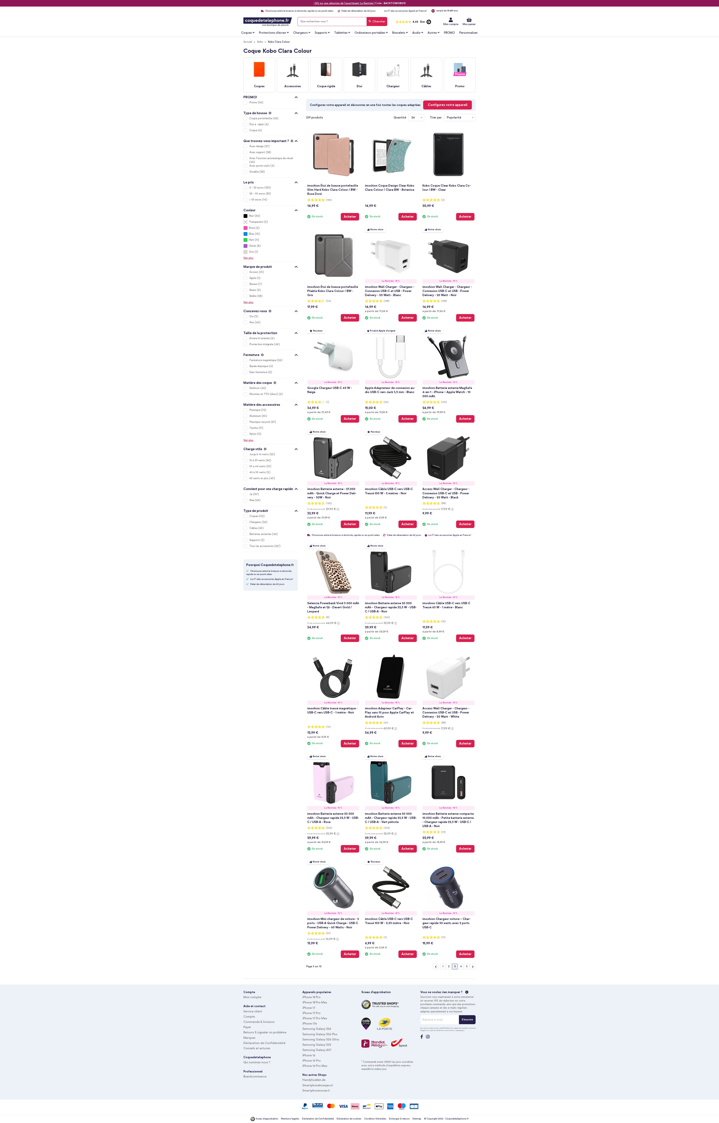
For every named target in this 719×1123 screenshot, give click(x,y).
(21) (386, 722)
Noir (251, 215)
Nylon (253, 434)
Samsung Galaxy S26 (316, 1029)
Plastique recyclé (260, 422)
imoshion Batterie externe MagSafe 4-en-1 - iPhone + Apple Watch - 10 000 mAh (447, 392)
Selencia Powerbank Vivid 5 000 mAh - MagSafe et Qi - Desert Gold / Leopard (333, 607)
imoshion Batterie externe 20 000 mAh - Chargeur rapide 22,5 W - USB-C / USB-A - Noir (391, 607)
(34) (328, 301)
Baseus (253, 284)
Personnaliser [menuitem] (468, 33)
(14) (328, 726)
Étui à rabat (257, 124)
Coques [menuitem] (246, 33)
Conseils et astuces (256, 1048)
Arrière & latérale (260, 338)
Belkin (253, 296)
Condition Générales (375, 1118)
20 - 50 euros (257, 193)
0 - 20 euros (256, 187)
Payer (247, 1027)
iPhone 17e (309, 1023)
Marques (249, 1038)
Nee (252, 500)
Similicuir (254, 388)
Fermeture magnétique (263, 360)
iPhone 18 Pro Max (314, 1002)
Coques (254, 516)
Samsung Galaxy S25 (316, 1045)
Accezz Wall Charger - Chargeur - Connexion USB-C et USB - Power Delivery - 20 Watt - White (445, 713)
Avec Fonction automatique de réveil (271, 158)
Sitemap (416, 1118)
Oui (251, 316)
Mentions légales (290, 1118)
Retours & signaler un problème (264, 1032)
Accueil (247, 41)
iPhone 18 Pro (311, 997)
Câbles (253, 528)
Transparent (256, 221)
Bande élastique (259, 366)
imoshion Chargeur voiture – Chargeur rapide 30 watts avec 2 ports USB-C (446, 923)
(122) (329, 503)
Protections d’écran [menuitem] (272, 33)
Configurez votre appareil (447, 105)
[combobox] (342, 21)
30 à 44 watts (257, 466)
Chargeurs (255, 522)
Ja (251, 494)
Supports (255, 540)
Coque (253, 130)
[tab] (270, 96)
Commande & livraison (258, 1022)
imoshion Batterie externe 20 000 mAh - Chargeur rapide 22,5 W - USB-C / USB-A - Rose (333, 818)
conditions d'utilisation (445, 1030)
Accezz (254, 272)
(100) (329, 200)
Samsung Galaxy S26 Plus (319, 1034)
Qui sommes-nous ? (256, 1062)
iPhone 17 (308, 1008)
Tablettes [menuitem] (341, 33)
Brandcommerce (254, 1076)
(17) (443, 937)
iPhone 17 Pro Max (314, 1018)
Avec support (257, 152)
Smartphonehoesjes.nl (317, 1085)
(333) (387, 617)
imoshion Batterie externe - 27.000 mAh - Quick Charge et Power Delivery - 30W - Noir (331, 493)
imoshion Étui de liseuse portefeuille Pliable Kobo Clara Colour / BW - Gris (332, 291)
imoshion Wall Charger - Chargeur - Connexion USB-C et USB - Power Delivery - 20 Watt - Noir (447, 291)
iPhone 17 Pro (311, 1013)
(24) (386, 402)
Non (252, 322)
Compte (249, 1017)
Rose (252, 227)
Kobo (260, 41)
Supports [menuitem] (321, 33)
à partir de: (376, 311)
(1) (327, 402)
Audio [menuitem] (416, 33)
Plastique (255, 410)
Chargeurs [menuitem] (300, 33)
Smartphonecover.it (316, 1090)
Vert (251, 239)
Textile (254, 428)
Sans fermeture (258, 372)
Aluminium (255, 416)
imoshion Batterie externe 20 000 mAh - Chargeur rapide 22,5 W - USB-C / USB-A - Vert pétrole (391, 818)
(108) (386, 301)
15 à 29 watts (257, 460)
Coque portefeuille (261, 118)
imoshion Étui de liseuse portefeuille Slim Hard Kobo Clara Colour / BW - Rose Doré (332, 190)
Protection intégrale (261, 344)
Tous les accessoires (261, 546)
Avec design (256, 146)
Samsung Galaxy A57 (316, 1050)
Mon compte (450, 24)
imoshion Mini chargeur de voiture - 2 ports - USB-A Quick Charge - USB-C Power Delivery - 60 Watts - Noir (333, 923)
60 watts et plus (259, 478)
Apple (253, 278)
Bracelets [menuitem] (398, 33)
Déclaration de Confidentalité (264, 1043)
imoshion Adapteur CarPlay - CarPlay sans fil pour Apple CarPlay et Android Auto (389, 713)
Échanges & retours (399, 1118)
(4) (443, 200)
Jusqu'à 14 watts (259, 454)
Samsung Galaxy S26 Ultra (320, 1039)
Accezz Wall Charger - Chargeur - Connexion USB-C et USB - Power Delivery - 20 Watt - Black (445, 493)
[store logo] (267, 21)
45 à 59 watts (257, 472)
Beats (253, 290)
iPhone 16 (308, 1055)
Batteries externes (260, 534)
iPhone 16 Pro (311, 1061)
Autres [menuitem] (432, 33)
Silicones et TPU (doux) (264, 394)
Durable (254, 171)
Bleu (251, 233)
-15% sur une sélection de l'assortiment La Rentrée (343, 3)
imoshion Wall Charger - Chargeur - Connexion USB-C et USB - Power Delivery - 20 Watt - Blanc (389, 291)
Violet (252, 245)
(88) (443, 503)
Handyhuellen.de (313, 1080)
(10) (443, 621)
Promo (253, 102)
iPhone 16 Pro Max (314, 1066)
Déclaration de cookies (349, 1118)
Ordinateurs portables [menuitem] (370, 33)
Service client (252, 1011)
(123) (444, 402)
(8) (328, 617)
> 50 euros (255, 199)
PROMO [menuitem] (449, 33)
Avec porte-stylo (259, 165)
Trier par (436, 117)
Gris (251, 251)
